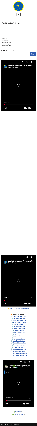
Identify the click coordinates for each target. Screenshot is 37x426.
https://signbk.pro (19, 337)
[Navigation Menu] (19, 14)
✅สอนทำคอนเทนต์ (17, 414)
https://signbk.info (19, 334)
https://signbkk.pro (19, 339)
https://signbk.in (19, 330)
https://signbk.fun (19, 345)
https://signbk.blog (19, 326)
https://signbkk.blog (19, 318)
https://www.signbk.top (20, 349)
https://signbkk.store (19, 322)
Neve (2, 424)
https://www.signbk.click (19, 351)
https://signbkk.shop (19, 343)
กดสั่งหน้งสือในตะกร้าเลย (19, 308)
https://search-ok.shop (19, 341)
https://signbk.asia (19, 332)
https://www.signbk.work (19, 355)
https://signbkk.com (19, 328)
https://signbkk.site (19, 324)
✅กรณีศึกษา (17, 411)
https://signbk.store (19, 347)
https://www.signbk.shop (19, 353)
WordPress (15, 424)
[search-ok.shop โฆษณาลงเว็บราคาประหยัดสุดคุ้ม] (18, 6)
